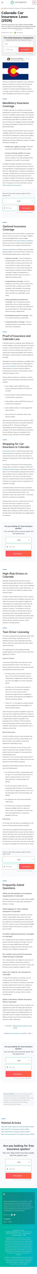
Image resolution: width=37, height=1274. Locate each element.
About (5, 1221)
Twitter (14, 1215)
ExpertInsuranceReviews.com (13, 1232)
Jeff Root (20, 58)
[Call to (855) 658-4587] (34, 3)
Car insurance (7, 451)
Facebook (12, 1215)
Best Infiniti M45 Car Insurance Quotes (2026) (15, 1132)
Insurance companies (9, 249)
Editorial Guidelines (9, 1094)
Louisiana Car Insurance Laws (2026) (15, 1033)
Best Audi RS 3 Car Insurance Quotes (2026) (15, 1129)
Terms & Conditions (17, 1235)
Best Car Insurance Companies (11, 8)
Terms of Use (30, 53)
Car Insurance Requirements (27, 8)
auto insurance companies (25, 240)
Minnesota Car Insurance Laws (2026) (22, 1027)
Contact (10, 1221)
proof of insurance (11, 366)
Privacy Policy (26, 1233)
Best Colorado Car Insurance (12, 185)
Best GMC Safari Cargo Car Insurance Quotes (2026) (17, 1127)
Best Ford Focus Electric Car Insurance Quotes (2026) (17, 1134)
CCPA (24, 1235)
